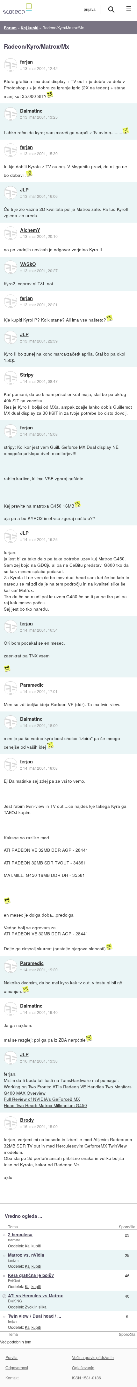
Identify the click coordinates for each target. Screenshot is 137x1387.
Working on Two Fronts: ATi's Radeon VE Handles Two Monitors (68, 1086)
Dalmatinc (31, 111)
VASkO (28, 264)
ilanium (13, 1260)
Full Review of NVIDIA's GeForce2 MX (42, 1099)
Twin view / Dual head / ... (34, 1316)
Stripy (26, 375)
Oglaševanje (83, 1367)
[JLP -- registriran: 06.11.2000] (10, 192)
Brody (27, 1120)
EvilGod (14, 1280)
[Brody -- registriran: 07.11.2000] (10, 1123)
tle (83, 1040)
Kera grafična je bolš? (31, 1275)
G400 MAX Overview (25, 1093)
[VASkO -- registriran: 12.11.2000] (10, 267)
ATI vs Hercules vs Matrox (35, 1296)
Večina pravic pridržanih (93, 1357)
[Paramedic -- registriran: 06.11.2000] (10, 688)
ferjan (26, 62)
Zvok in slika (36, 1306)
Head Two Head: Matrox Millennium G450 (45, 1105)
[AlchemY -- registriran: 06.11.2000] (10, 233)
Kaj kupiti (33, 1245)
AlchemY (30, 230)
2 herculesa (20, 1234)
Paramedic (32, 685)
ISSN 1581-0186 (86, 1377)
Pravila (11, 1357)
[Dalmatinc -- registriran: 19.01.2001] (10, 114)
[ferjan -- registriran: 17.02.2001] (10, 65)
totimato (14, 1239)
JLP (24, 190)
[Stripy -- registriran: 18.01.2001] (10, 378)
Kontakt (11, 1377)
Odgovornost (16, 1367)
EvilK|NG (15, 1300)
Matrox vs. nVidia (26, 1255)
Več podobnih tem (15, 1341)
